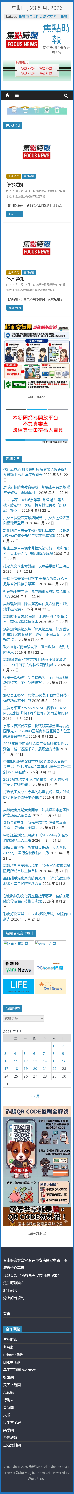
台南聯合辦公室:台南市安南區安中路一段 (35, 1260)
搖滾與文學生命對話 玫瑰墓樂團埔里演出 (36, 566)
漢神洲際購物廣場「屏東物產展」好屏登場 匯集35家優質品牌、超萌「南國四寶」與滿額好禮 (36, 634)
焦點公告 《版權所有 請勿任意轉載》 (32, 1275)
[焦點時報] (7, 95)
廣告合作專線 (13, 1267)
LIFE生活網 (11, 1362)
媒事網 (8, 1377)
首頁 (6, 1313)
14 (45, 1061)
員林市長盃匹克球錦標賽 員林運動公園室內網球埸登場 (42, 18)
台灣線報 (10, 1437)
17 (6, 1068)
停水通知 (15, 184)
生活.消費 (13, 176)
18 (16, 1068)
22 (54, 1068)
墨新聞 (8, 1407)
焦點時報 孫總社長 (46, 191)
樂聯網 (8, 1430)
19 (26, 1068)
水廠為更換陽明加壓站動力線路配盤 (35, 290)
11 (16, 1061)
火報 (6, 1415)
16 (64, 1061)
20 (35, 1068)
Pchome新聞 (13, 1354)
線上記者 (10, 1290)
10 (6, 1061)
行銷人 (8, 1400)
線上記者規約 (13, 1297)
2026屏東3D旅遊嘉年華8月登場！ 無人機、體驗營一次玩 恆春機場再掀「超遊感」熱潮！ (34, 505)
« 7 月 (35, 1095)
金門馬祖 (29, 176)
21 (45, 1068)
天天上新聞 (12, 1384)
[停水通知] (37, 135)
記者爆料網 (12, 1445)
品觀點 (8, 1392)
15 (54, 1061)
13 (35, 1061)
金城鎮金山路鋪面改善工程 (30, 196)
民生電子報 (12, 1422)
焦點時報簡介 (13, 1282)
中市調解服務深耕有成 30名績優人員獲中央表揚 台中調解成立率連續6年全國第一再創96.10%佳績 (37, 766)
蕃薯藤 (8, 1347)
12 (26, 1061)
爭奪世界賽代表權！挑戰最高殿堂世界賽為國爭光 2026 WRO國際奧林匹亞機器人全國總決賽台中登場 (36, 731)
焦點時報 (56, 33)
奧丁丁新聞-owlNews (19, 1369)
